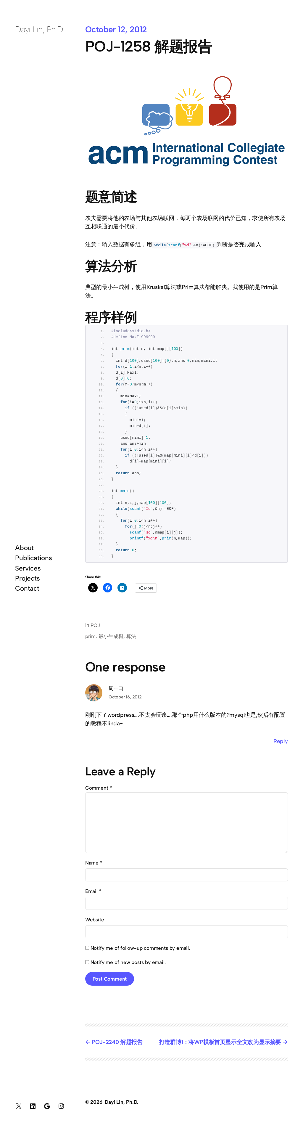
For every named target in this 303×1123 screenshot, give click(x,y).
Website (94, 920)
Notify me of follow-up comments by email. (140, 948)
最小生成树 (111, 636)
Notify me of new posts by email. (128, 962)
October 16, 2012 (125, 697)
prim (90, 636)
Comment (98, 788)
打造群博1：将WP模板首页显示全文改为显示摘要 (220, 1042)
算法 (131, 636)
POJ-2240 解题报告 (117, 1042)
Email (93, 891)
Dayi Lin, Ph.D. (39, 29)
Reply (280, 741)
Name (93, 863)
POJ (95, 625)
